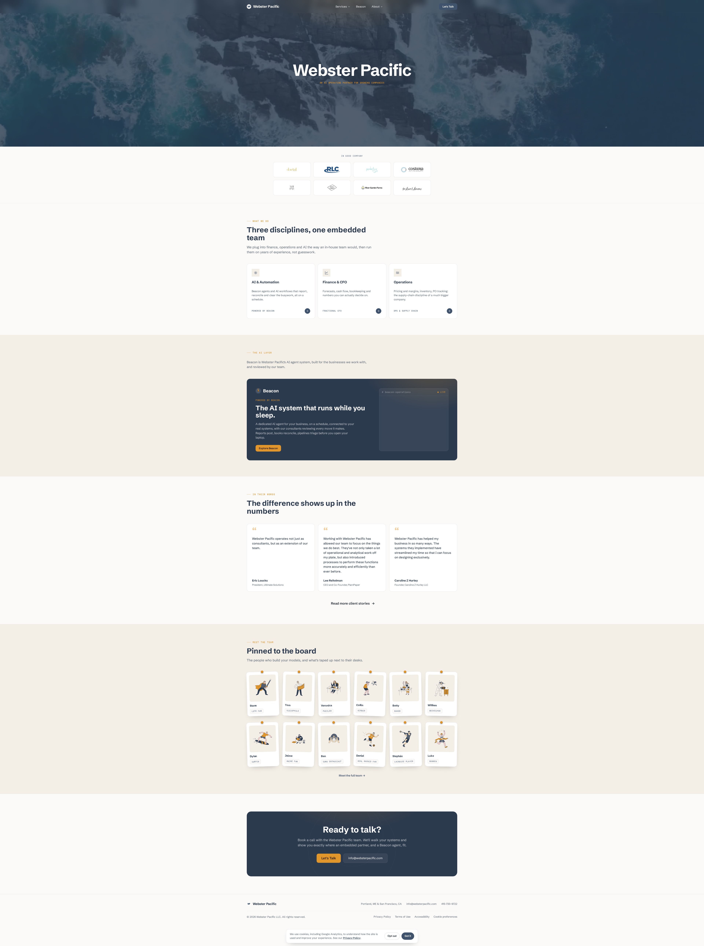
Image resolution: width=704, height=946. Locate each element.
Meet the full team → (352, 775)
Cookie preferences (445, 916)
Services (341, 6)
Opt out (392, 936)
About (376, 6)
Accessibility (422, 916)
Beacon (361, 6)
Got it (408, 936)
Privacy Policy (351, 938)
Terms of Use (402, 916)
